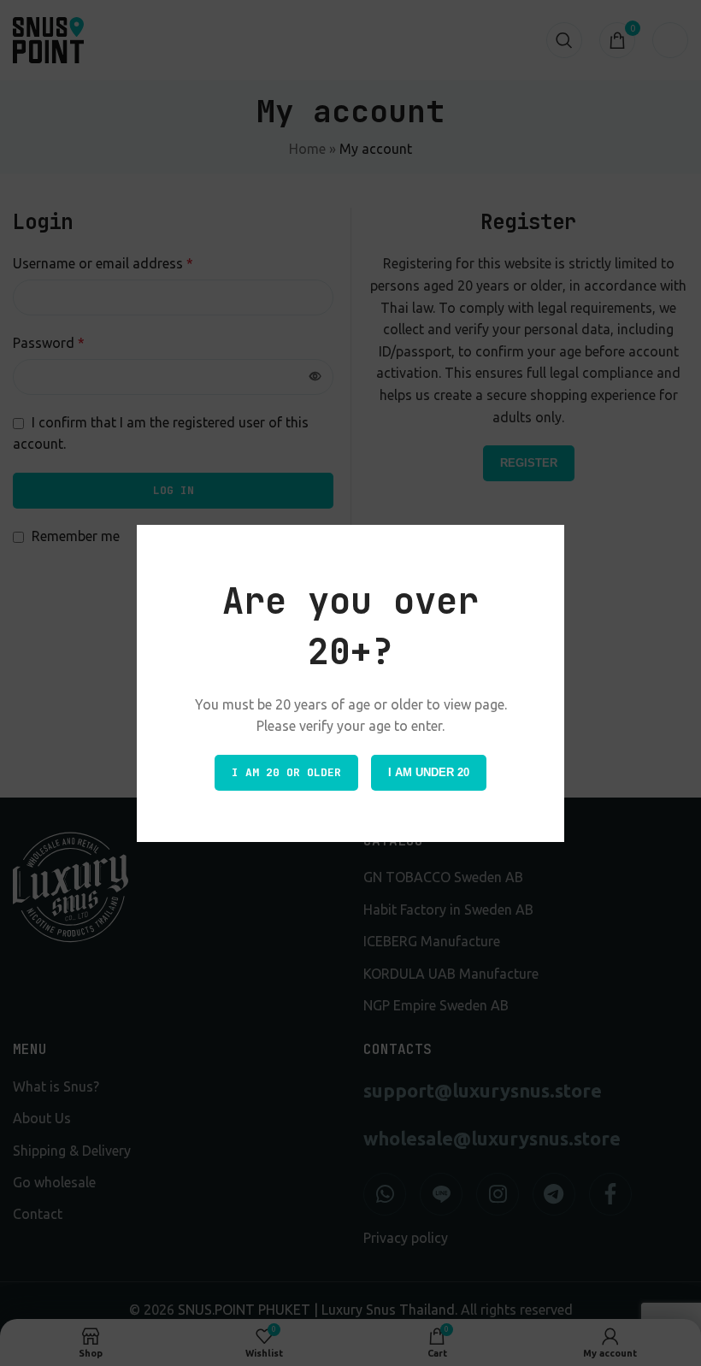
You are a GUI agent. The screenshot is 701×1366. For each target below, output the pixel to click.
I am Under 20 (428, 772)
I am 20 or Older (286, 772)
